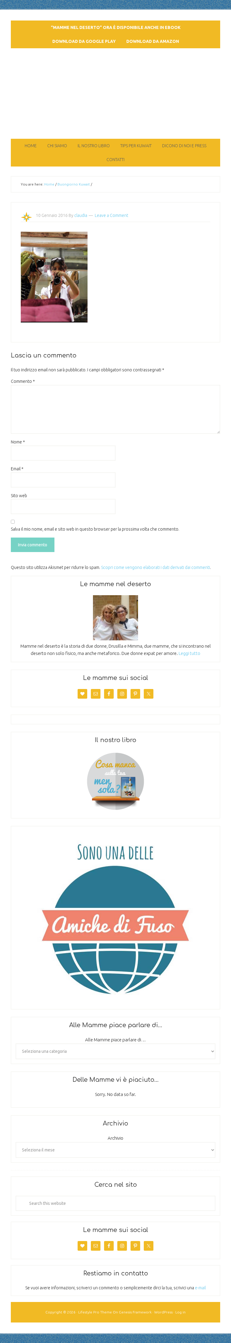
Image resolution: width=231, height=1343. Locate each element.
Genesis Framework (135, 1312)
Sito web (19, 495)
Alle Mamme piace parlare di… (115, 1039)
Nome (18, 442)
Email (17, 468)
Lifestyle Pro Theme (95, 1312)
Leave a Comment (111, 215)
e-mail (200, 1287)
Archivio (115, 1138)
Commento (23, 381)
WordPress (163, 1312)
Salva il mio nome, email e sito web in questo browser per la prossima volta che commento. (95, 529)
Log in (180, 1312)
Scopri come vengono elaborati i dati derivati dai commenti (155, 567)
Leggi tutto (189, 653)
